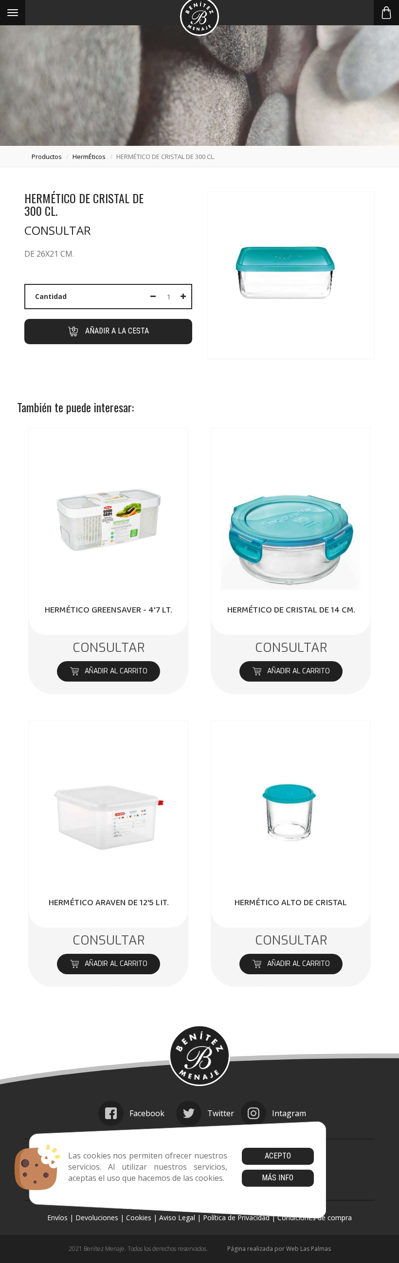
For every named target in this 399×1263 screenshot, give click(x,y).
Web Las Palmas (308, 1249)
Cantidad (51, 296)
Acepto (278, 1155)
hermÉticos (89, 156)
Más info (277, 1177)
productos (47, 156)
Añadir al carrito (115, 671)
